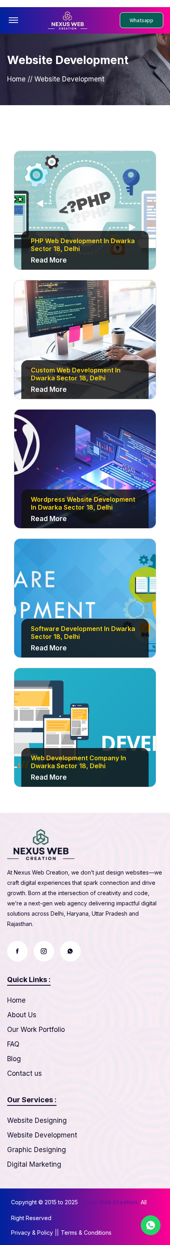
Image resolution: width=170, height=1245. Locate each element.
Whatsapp (141, 20)
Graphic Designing (36, 1150)
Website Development (42, 1135)
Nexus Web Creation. (109, 1202)
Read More (49, 260)
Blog (14, 1059)
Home (16, 79)
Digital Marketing (34, 1164)
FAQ (13, 1044)
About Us (21, 1015)
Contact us (24, 1073)
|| (57, 1232)
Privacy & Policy (32, 1232)
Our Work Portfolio (36, 1029)
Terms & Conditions (86, 1232)
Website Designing (37, 1120)
